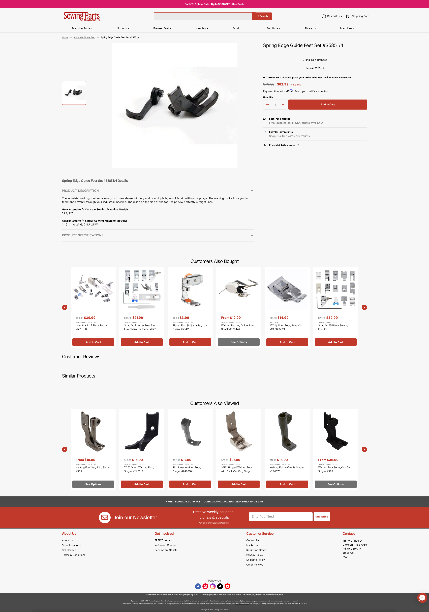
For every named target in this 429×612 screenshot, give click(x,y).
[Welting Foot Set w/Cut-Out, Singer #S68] (335, 449)
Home (65, 37)
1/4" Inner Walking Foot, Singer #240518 (187, 469)
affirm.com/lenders (232, 601)
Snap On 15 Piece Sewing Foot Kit (333, 327)
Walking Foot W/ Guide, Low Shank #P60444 (237, 327)
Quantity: (268, 97)
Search (264, 16)
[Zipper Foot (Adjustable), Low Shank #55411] (190, 307)
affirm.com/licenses (242, 603)
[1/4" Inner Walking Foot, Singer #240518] (190, 449)
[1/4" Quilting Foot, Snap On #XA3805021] (287, 307)
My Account (253, 545)
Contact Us (252, 540)
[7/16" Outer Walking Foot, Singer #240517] (141, 449)
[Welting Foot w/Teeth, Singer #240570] (287, 449)
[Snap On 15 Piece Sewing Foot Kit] (335, 307)
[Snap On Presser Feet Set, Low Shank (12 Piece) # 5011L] (141, 307)
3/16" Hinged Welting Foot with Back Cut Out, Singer (236, 469)
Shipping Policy (255, 559)
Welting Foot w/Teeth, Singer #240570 (287, 469)
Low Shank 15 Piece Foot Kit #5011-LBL (92, 327)
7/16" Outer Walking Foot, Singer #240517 (139, 469)
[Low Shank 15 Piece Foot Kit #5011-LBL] (93, 307)
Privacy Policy (254, 554)
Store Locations (71, 545)
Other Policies (254, 564)
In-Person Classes (165, 545)
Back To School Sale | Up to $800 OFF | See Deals (214, 4)
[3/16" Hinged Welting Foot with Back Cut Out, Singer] (238, 449)
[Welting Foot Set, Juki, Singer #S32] (93, 449)
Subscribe (321, 516)
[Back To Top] (424, 607)
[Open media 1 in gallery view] (246, 50)
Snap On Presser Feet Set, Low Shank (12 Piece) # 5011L (141, 327)
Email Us (348, 552)
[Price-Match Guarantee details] (297, 145)
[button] (356, 16)
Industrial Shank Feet (84, 37)
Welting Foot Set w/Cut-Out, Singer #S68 (334, 469)
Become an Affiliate (166, 550)
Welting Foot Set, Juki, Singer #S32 (93, 469)
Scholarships (69, 550)
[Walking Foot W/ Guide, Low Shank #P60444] (238, 307)
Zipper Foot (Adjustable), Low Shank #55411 (190, 327)
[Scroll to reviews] (315, 52)
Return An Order (256, 550)
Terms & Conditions (73, 554)
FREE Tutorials (163, 540)
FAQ (345, 556)
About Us (67, 540)
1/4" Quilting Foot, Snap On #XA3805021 (285, 327)
